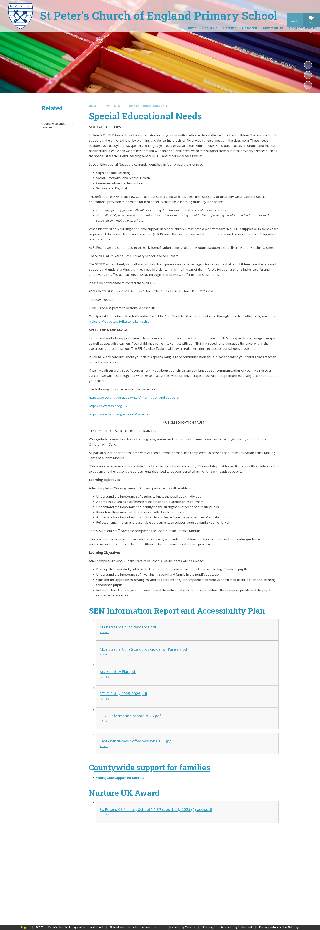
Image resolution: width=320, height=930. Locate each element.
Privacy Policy (268, 927)
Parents (113, 106)
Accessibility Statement (236, 927)
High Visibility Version (179, 927)
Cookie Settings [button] (289, 927)
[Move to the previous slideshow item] (308, 75)
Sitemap (208, 927)
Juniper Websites (146, 927)
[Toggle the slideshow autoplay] (308, 65)
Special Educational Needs (150, 106)
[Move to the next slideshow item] (308, 85)
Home (93, 106)
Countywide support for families (120, 777)
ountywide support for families (152, 767)
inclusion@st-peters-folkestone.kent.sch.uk (120, 321)
